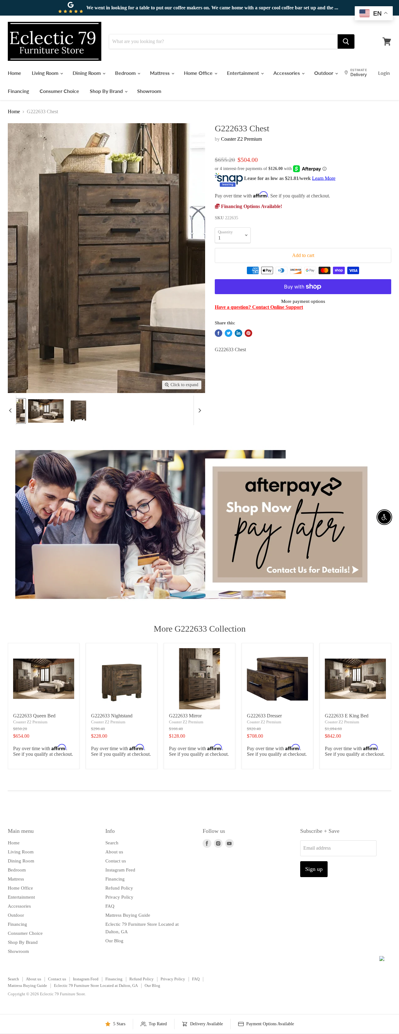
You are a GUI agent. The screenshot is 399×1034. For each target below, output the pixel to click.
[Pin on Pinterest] (248, 333)
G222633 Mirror (185, 715)
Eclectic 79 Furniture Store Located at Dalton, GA (96, 985)
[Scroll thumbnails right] (199, 410)
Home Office (199, 73)
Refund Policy (119, 888)
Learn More (323, 178)
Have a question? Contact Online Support (259, 307)
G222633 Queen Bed (34, 715)
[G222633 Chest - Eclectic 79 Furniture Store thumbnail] (45, 411)
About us (114, 851)
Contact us (115, 860)
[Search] (346, 41)
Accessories (287, 73)
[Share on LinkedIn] (238, 333)
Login (384, 73)
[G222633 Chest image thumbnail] (16, 411)
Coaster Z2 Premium (241, 139)
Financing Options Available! (251, 206)
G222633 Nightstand (111, 715)
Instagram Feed (120, 869)
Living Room (46, 73)
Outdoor (324, 73)
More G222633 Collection (200, 629)
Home (14, 73)
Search (111, 842)
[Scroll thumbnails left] (11, 410)
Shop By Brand (107, 91)
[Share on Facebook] (218, 333)
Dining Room (87, 73)
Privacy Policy (119, 897)
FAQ (109, 906)
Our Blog (114, 940)
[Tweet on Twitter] (228, 333)
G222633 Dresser (264, 715)
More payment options (303, 301)
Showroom (149, 91)
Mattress (160, 73)
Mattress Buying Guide (127, 915)
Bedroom (126, 73)
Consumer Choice (59, 91)
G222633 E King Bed (346, 715)
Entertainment (243, 73)
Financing (18, 91)
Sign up (314, 869)
